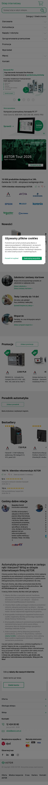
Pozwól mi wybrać (12, 258)
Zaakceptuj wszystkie (32, 258)
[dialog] (23, 249)
